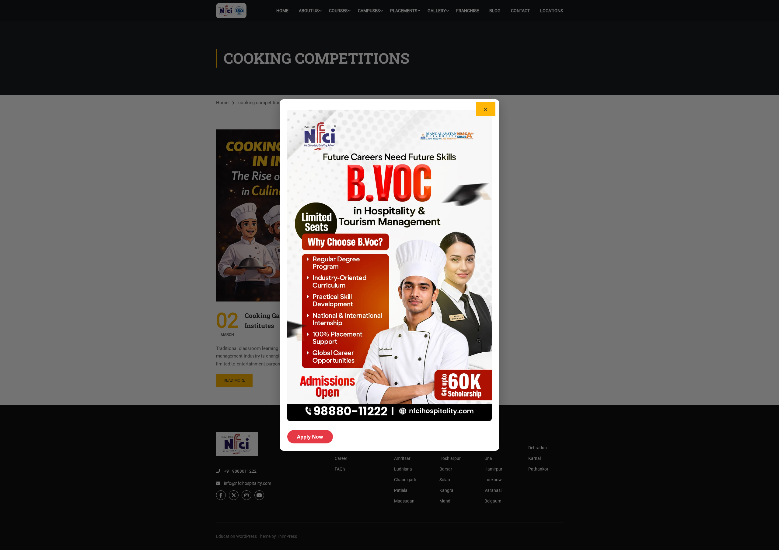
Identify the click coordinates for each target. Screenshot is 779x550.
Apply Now (310, 436)
